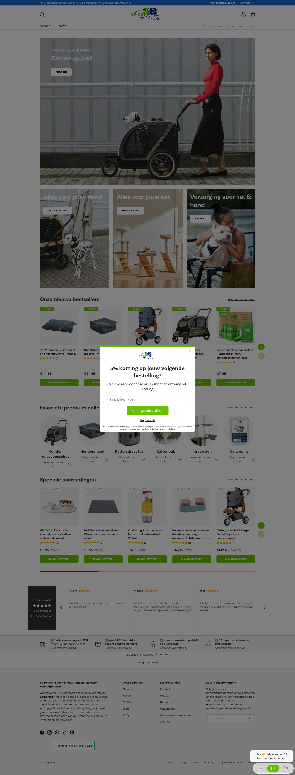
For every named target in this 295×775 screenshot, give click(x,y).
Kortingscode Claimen (147, 411)
